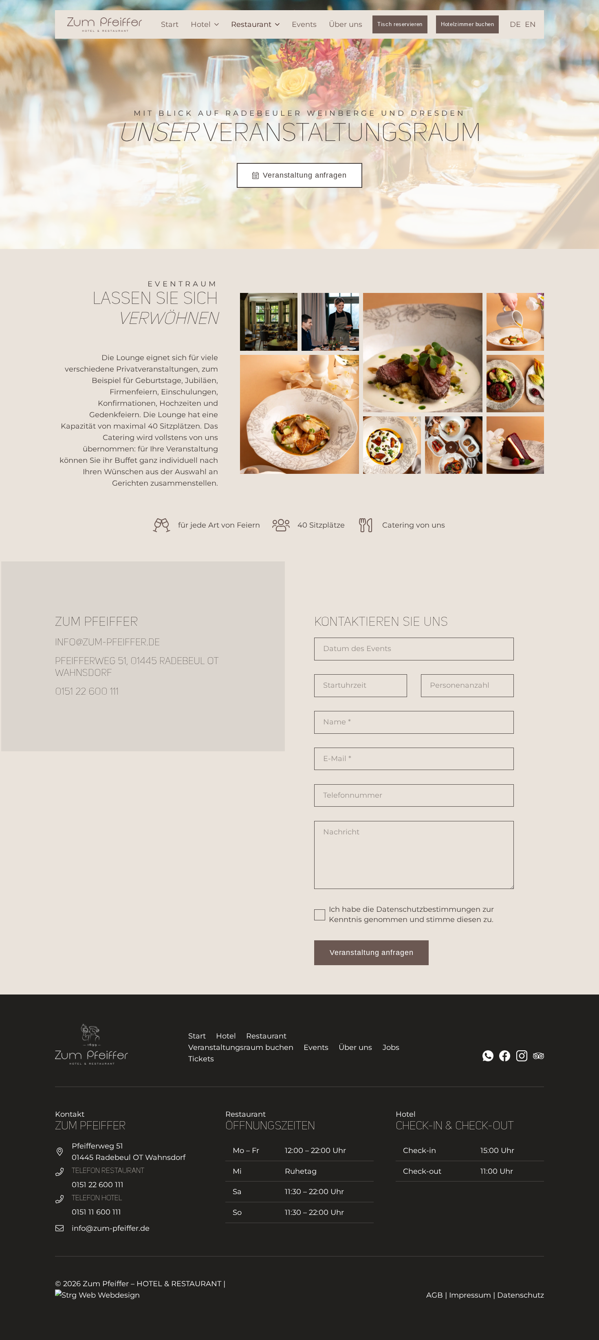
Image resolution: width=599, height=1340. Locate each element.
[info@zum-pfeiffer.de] (63, 1228)
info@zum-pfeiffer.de (111, 1228)
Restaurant (266, 1036)
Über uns (355, 1047)
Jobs (391, 1047)
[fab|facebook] (504, 1055)
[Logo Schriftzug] (104, 25)
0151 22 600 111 (97, 1184)
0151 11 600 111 (96, 1212)
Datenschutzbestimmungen (428, 909)
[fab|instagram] (521, 1055)
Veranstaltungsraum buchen (240, 1047)
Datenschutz (520, 1295)
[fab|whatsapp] (487, 1055)
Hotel (226, 1036)
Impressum (470, 1295)
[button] (215, 24)
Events (316, 1047)
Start (197, 1036)
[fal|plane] (538, 1055)
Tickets (201, 1058)
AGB (434, 1295)
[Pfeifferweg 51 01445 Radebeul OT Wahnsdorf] (63, 1152)
